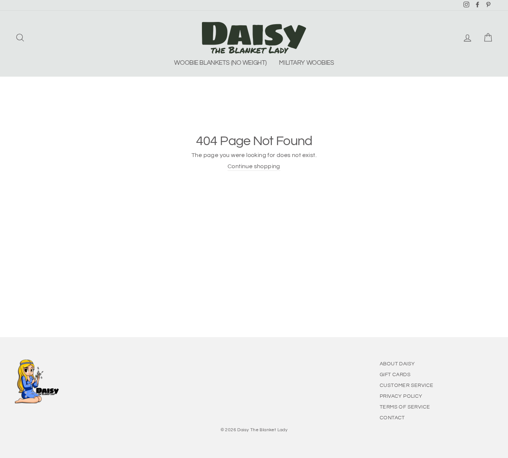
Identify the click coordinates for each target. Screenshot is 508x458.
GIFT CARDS (395, 374)
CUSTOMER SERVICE (406, 385)
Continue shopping (254, 166)
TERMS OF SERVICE (405, 407)
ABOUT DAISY (397, 363)
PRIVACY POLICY (401, 396)
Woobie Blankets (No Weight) (220, 63)
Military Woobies (306, 63)
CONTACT (392, 417)
